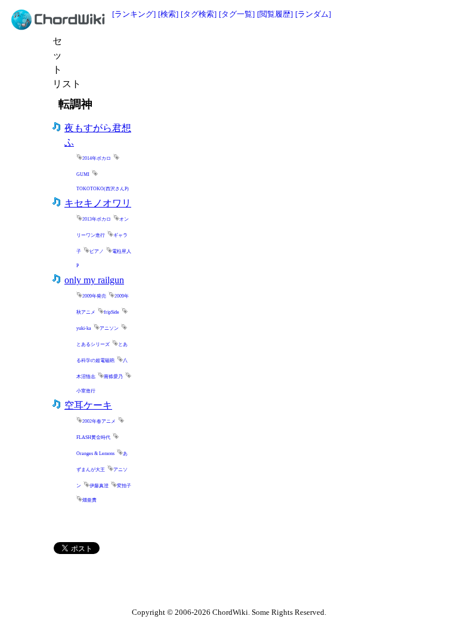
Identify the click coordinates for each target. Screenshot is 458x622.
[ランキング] (134, 14)
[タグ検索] (198, 14)
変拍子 (124, 485)
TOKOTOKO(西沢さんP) (102, 188)
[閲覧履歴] (275, 14)
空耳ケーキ (88, 405)
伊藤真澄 (99, 485)
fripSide (111, 312)
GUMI (82, 174)
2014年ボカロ (96, 158)
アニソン (109, 328)
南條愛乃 (113, 376)
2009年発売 (94, 296)
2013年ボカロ (96, 219)
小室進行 (85, 391)
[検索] (168, 14)
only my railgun (94, 280)
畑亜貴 (89, 500)
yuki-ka (83, 328)
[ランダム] (313, 14)
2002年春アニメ (99, 421)
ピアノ (96, 251)
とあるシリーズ (93, 344)
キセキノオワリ (97, 203)
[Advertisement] (206, 52)
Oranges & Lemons (95, 453)
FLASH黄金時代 (93, 437)
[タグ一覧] (237, 14)
